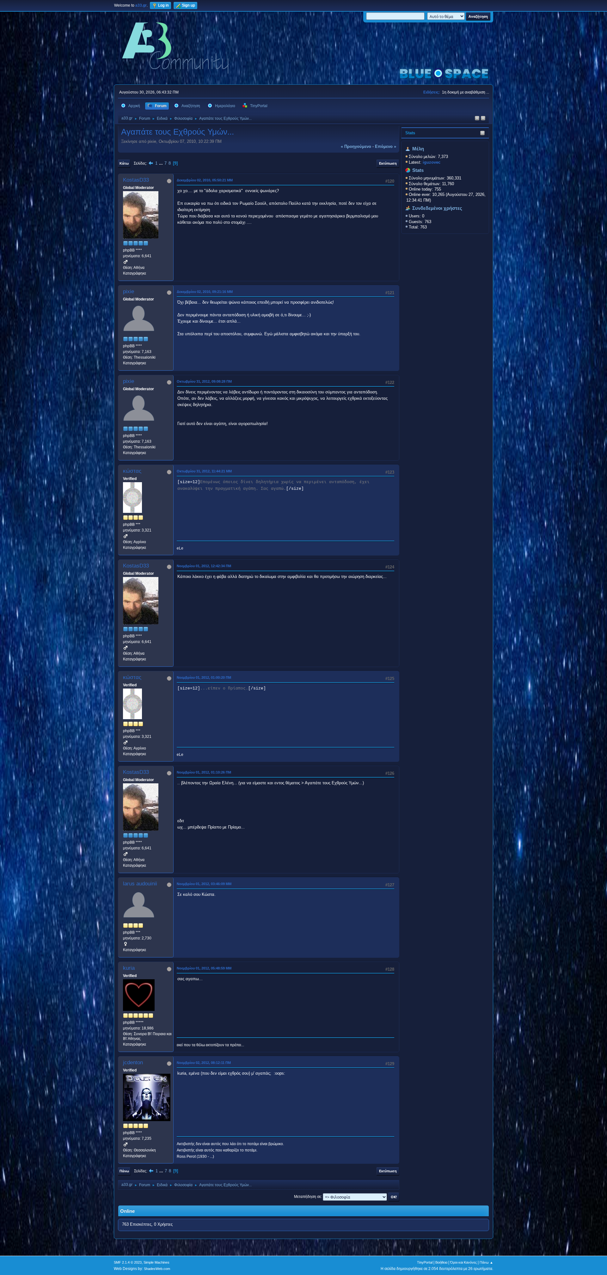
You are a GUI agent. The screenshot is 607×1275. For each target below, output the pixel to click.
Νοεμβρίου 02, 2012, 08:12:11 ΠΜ (204, 1063)
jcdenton (133, 1062)
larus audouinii (140, 884)
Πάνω (124, 1171)
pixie (128, 291)
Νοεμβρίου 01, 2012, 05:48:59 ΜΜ (204, 968)
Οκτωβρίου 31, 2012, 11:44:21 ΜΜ (204, 471)
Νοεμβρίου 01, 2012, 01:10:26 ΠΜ (204, 772)
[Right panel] (477, 118)
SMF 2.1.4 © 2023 (128, 1262)
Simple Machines (156, 1262)
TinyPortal (424, 1262)
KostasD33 (136, 180)
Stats (410, 133)
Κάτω (124, 163)
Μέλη (418, 148)
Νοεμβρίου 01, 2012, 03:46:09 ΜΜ (204, 884)
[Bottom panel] (483, 118)
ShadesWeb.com (157, 1269)
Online (127, 1211)
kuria (129, 968)
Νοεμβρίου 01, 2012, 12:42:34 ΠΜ (204, 566)
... (161, 163)
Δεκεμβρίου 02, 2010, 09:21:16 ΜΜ (205, 292)
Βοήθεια (441, 1262)
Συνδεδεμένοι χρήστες (437, 208)
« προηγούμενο (356, 146)
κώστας (132, 471)
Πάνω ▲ (486, 1262)
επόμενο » (385, 146)
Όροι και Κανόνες (463, 1262)
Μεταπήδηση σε (307, 1196)
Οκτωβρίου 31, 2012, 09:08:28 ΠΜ (204, 381)
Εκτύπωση (388, 163)
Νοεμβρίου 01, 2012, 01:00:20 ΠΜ (204, 677)
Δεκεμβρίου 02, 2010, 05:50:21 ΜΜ (205, 180)
